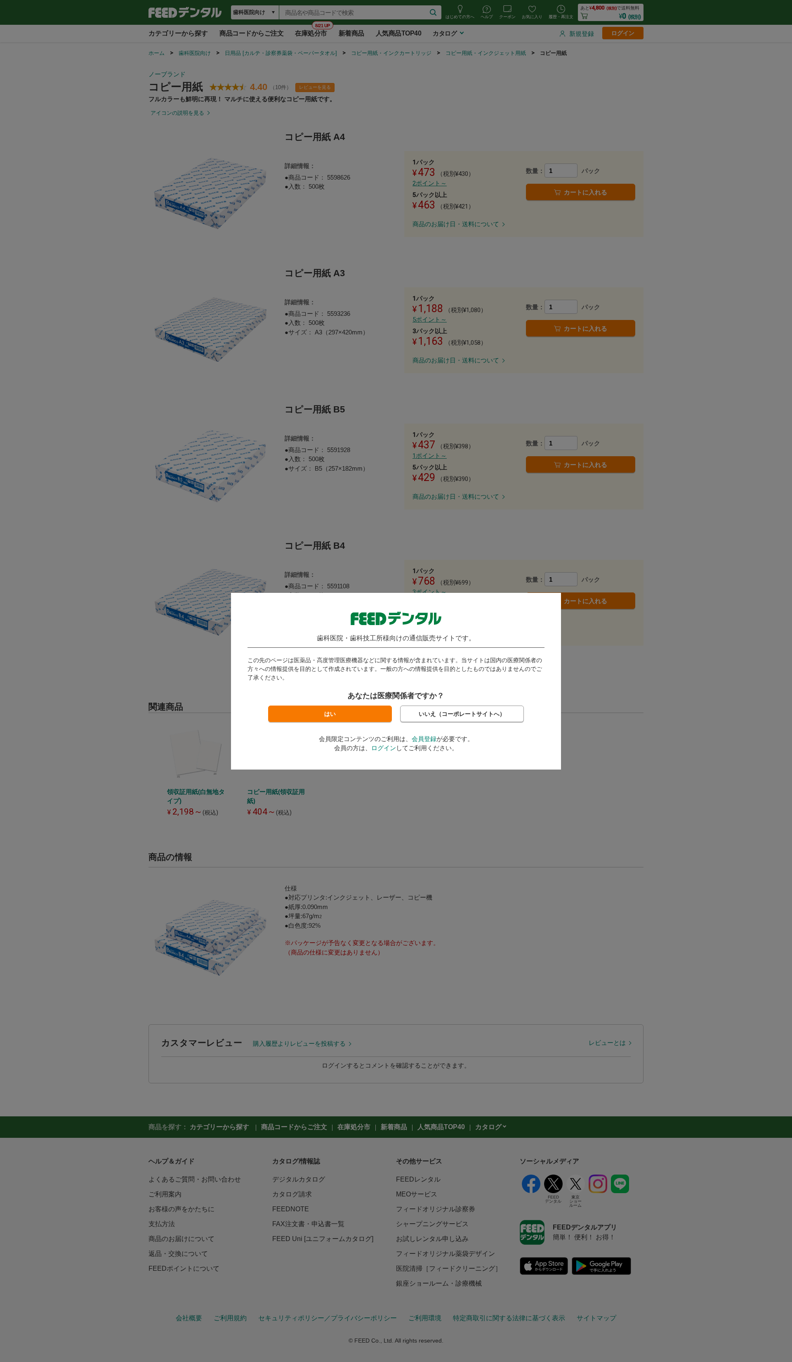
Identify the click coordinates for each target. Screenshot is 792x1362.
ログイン (383, 747)
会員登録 (424, 738)
